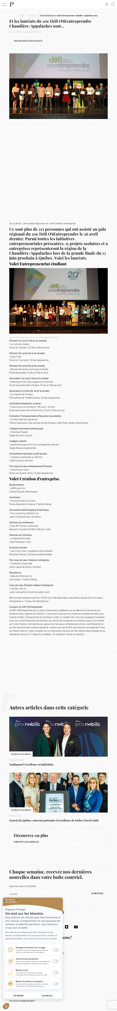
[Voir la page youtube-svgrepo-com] (76, 926)
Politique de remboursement (22, 1001)
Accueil (21, 15)
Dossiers (32, 15)
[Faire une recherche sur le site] (113, 4)
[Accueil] (12, 4)
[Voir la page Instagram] (66, 927)
